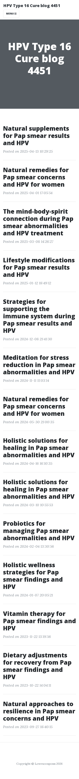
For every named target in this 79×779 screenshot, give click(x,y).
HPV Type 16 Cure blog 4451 (31, 5)
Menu (10, 13)
